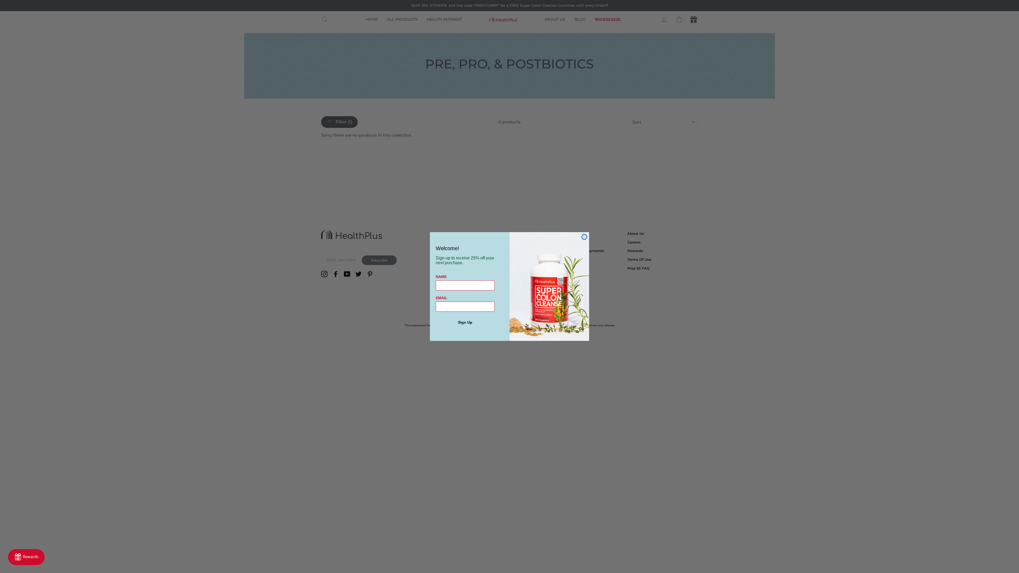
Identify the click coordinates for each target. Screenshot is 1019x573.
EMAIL (441, 298)
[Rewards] (26, 557)
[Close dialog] (584, 237)
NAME (441, 277)
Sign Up (465, 322)
